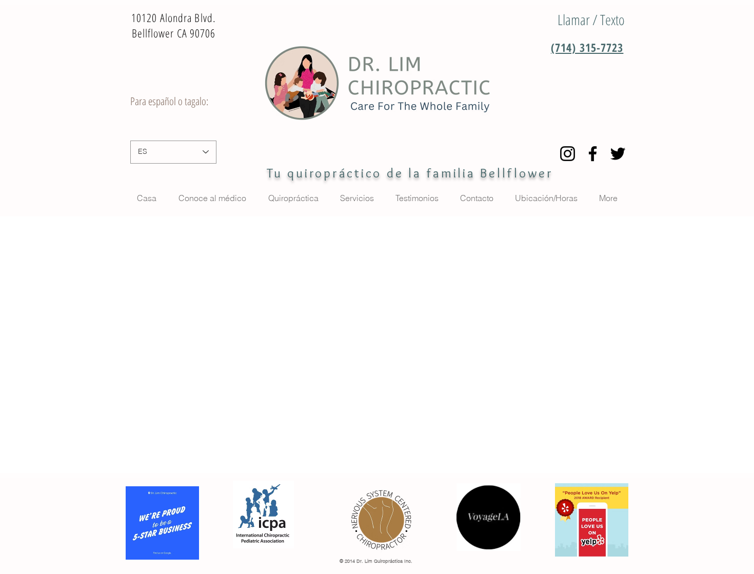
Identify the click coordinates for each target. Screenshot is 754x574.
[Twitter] (618, 154)
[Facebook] (593, 154)
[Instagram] (568, 154)
